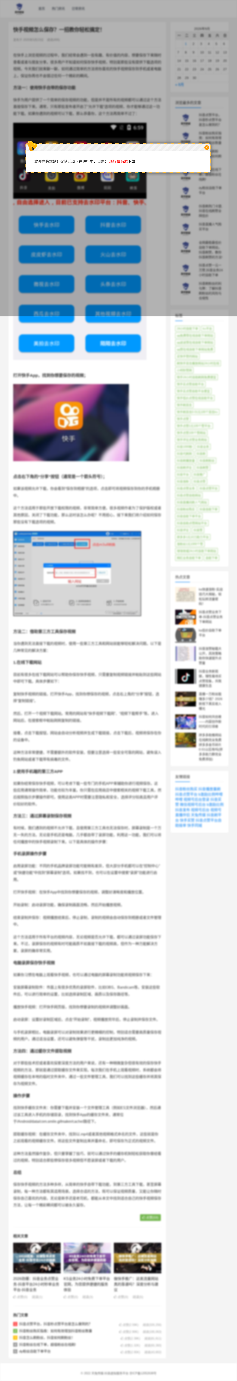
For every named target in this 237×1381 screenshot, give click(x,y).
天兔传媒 (198, 815)
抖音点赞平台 (209, 488)
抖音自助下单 (209, 509)
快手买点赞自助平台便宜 (193, 391)
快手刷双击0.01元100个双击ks (197, 412)
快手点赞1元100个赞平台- (194, 426)
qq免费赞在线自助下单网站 (195, 335)
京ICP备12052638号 (142, 1373)
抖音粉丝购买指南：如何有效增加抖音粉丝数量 (55, 1331)
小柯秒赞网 (184, 370)
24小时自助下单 (187, 328)
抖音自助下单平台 (189, 516)
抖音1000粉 (184, 446)
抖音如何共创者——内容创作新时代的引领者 (210, 721)
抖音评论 (183, 530)
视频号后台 (200, 810)
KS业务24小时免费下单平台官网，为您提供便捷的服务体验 (87, 1284)
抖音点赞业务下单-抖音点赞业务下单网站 (211, 617)
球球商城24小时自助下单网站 (196, 551)
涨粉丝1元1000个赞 (190, 544)
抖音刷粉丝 (207, 460)
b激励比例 (215, 805)
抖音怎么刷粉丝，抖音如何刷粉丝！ (47, 1338)
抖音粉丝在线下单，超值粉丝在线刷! (47, 1344)
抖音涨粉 (183, 481)
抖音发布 (182, 810)
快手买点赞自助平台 (190, 384)
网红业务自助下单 (189, 558)
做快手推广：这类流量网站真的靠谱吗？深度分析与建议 (136, 1284)
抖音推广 (199, 474)
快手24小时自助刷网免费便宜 (196, 377)
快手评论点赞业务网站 (192, 439)
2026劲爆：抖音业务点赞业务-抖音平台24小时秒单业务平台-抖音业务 (36, 1284)
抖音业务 (203, 446)
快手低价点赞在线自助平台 (195, 398)
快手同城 (194, 825)
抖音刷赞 (202, 467)
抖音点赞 (199, 481)
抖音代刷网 (184, 453)
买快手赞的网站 (187, 356)
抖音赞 (198, 530)
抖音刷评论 (184, 467)
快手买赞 (187, 820)
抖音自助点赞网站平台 (192, 523)
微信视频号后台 (193, 805)
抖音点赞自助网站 (189, 495)
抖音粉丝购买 (186, 509)
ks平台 (207, 328)
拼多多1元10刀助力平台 (193, 537)
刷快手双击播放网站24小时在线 (198, 363)
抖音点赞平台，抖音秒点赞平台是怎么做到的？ (55, 1324)
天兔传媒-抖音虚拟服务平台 (109, 1373)
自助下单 (212, 558)
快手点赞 (183, 419)
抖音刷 (201, 453)
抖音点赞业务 (186, 488)
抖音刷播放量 (186, 460)
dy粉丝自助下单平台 (35, 1351)
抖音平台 (183, 474)
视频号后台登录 (196, 799)
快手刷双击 (184, 405)
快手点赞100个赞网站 (191, 433)
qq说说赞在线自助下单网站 (195, 342)
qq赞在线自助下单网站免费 (195, 349)
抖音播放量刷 (209, 789)
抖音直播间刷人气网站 (192, 502)
